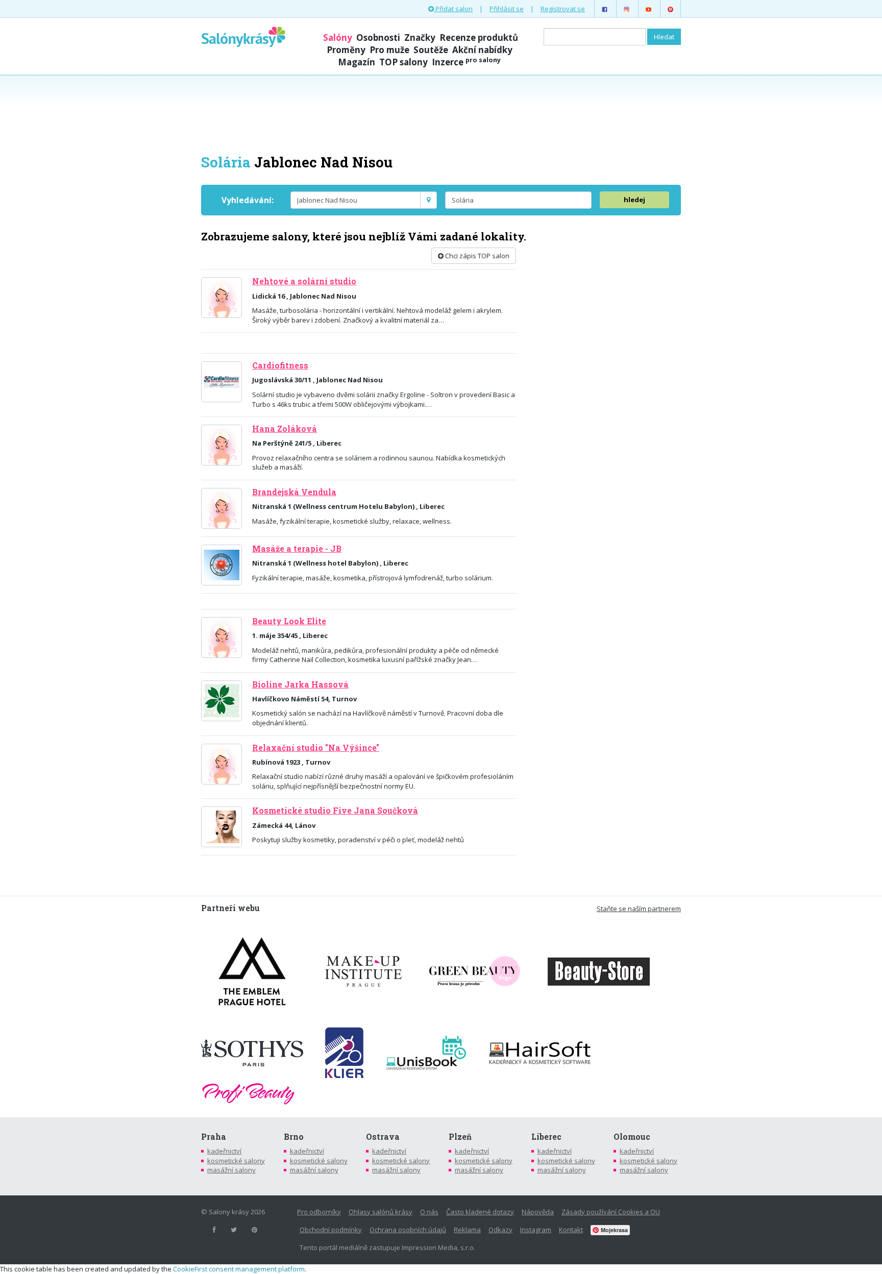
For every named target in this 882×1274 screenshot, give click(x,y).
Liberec (546, 1137)
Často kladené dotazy (480, 1211)
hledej (634, 199)
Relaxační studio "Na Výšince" (315, 748)
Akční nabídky (482, 50)
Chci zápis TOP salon (476, 255)
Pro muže (389, 50)
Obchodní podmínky (331, 1229)
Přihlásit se (506, 8)
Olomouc (632, 1137)
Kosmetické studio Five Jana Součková (335, 810)
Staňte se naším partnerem (639, 908)
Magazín (356, 62)
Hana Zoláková (284, 429)
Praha (213, 1137)
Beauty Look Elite (289, 621)
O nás (429, 1211)
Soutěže (430, 50)
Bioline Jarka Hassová (300, 684)
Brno (294, 1137)
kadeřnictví (224, 1151)
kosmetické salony (236, 1160)
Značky (419, 37)
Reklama (467, 1229)
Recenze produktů (478, 37)
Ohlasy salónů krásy (380, 1211)
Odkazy (500, 1229)
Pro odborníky (319, 1211)
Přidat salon (453, 8)
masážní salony (231, 1169)
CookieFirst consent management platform (239, 1268)
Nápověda (538, 1211)
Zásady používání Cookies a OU (610, 1211)
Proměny (346, 50)
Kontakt (571, 1229)
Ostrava (383, 1137)
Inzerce (466, 62)
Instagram (535, 1229)
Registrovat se (563, 8)
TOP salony (403, 62)
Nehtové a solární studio (304, 281)
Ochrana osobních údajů (408, 1229)
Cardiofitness (280, 365)
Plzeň (460, 1137)
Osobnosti (378, 37)
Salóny (337, 37)
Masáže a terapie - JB (296, 549)
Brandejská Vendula (294, 492)
